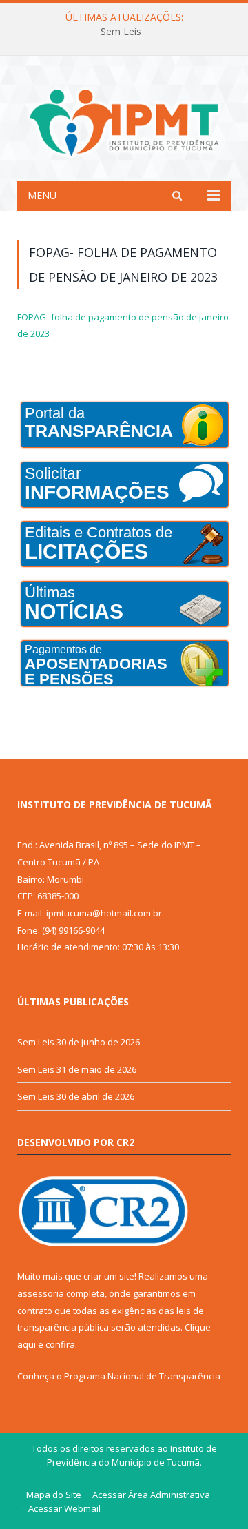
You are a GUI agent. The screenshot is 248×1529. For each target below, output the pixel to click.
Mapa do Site (53, 1494)
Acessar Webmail (64, 1508)
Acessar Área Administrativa (151, 1494)
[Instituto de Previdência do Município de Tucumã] (124, 120)
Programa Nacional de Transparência (142, 1376)
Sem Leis (121, 31)
